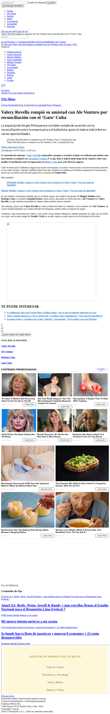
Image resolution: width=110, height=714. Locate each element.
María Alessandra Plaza (12, 147)
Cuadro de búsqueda (37, 2)
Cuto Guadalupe (14, 59)
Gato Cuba (6, 363)
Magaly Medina (14, 57)
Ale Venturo (7, 351)
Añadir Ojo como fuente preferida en (18, 93)
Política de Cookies (57, 42)
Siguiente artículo (9, 643)
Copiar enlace (24, 334)
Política (10, 70)
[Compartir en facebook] (9, 105)
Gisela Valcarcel (14, 54)
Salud (9, 77)
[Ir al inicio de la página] (7, 580)
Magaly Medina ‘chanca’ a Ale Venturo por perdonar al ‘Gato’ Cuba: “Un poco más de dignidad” (48, 190)
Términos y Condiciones (18, 42)
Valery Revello (8, 346)
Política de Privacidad (39, 42)
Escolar (10, 80)
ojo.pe (4, 42)
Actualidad (12, 24)
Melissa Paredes (14, 62)
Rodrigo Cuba (8, 357)
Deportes (11, 26)
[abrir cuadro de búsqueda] (51, 2)
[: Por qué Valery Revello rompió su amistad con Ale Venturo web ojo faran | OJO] (39, 44)
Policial (10, 16)
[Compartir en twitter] (23, 105)
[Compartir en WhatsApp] (53, 105)
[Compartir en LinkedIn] (37, 105)
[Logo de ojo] (7, 31)
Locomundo (12, 21)
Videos (10, 11)
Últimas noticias (14, 52)
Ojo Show (11, 13)
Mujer (9, 19)
